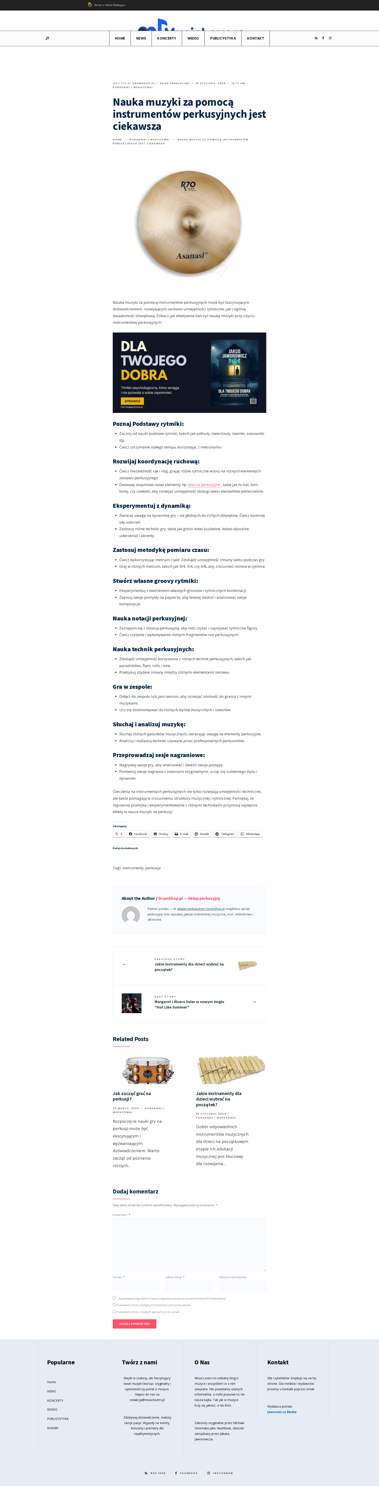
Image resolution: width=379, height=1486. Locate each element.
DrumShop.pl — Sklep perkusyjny (161, 83)
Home (120, 38)
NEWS (141, 38)
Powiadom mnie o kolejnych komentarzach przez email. (153, 1305)
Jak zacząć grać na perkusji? (132, 1096)
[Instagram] (330, 38)
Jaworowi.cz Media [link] (282, 1412)
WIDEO (193, 38)
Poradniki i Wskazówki (133, 87)
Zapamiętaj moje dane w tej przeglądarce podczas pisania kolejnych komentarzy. (172, 1298)
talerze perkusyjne (204, 484)
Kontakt (255, 38)
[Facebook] (323, 38)
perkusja (153, 867)
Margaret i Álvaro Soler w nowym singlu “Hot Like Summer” (189, 1002)
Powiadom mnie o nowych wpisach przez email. (148, 1312)
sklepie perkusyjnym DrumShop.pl (201, 909)
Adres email (175, 1277)
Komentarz (121, 1215)
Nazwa (119, 1277)
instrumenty (133, 867)
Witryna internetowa (232, 1277)
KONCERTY (166, 38)
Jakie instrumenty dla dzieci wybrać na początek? (189, 964)
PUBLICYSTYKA (223, 38)
